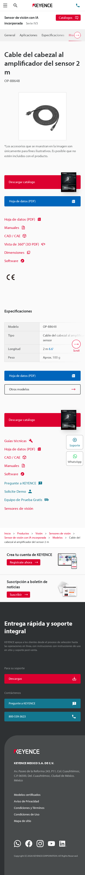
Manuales (11, 227)
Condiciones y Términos (29, 808)
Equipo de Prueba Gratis (23, 499)
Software (11, 260)
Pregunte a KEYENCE (20, 483)
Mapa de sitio (22, 821)
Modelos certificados (27, 795)
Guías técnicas (15, 440)
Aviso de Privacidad (26, 801)
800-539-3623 (17, 716)
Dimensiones (14, 252)
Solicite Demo (15, 491)
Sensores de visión (18, 508)
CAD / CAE (12, 235)
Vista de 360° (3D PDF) (21, 244)
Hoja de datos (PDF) (19, 219)
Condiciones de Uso (26, 814)
